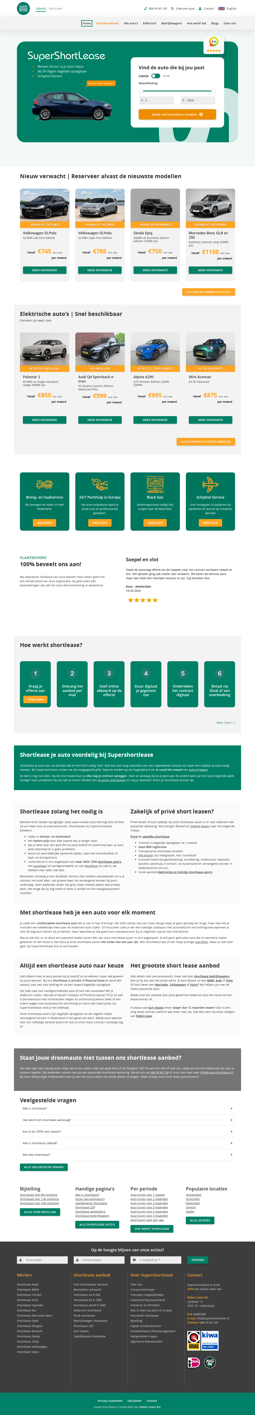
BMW (210, 980)
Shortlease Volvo (28, 1352)
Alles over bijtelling (40, 1212)
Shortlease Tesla (28, 1341)
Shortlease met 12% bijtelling (39, 1199)
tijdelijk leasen (200, 826)
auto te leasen (198, 770)
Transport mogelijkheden (147, 1295)
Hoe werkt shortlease (152, 1229)
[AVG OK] (210, 1362)
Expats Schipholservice (145, 1326)
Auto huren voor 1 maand (147, 1195)
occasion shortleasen (112, 780)
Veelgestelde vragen (143, 1336)
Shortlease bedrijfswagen (92, 1216)
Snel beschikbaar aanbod (91, 1284)
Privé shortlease (84, 1315)
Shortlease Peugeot (30, 1326)
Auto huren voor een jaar (147, 1220)
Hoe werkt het (196, 23)
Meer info (44, 523)
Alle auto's (131, 23)
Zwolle (190, 1211)
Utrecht (191, 1207)
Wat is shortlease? (87, 1195)
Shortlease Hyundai (30, 1305)
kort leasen (156, 1007)
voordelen (201, 942)
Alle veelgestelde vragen (44, 1167)
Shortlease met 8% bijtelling (38, 1195)
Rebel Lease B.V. (150, 1407)
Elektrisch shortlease (87, 1310)
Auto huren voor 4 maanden (149, 1207)
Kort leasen (81, 1331)
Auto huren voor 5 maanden (149, 1211)
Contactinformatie (142, 1289)
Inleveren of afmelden (145, 1305)
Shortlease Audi (27, 1284)
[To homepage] (23, 8)
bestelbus (91, 866)
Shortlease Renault (29, 1331)
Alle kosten (145, 855)
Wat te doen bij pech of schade (151, 1310)
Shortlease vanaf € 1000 (90, 1305)
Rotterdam (193, 1203)
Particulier (56, 8)
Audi (219, 980)
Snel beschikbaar (107, 23)
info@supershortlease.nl (216, 1072)
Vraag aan (35, 699)
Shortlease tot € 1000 (88, 1300)
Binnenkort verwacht (87, 1289)
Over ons (230, 23)
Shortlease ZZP (85, 1207)
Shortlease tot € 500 (87, 1295)
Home (87, 23)
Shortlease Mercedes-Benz (35, 1315)
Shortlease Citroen (29, 1295)
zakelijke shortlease (155, 836)
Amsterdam (193, 1195)
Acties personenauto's (90, 1199)
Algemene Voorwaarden (146, 1341)
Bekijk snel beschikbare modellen (174, 114)
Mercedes (161, 985)
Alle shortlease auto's (97, 1224)
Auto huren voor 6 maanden (149, 1216)
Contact (151, 1401)
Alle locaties (200, 1220)
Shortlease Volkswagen (32, 1347)
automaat (40, 866)
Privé (133, 836)
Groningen (193, 1199)
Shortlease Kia (26, 1310)
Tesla (229, 980)
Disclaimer (135, 1401)
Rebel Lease (144, 1016)
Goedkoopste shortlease (91, 1203)
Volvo (194, 985)
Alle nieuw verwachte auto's (208, 292)
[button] (28, 236)
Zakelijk (41, 8)
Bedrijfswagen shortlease (91, 1321)
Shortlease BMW (28, 1289)
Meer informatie (44, 270)
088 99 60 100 (159, 1072)
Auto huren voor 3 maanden (149, 1203)
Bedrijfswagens (171, 23)
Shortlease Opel (27, 1321)
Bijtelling (136, 1321)
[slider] (141, 91)
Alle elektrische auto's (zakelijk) (206, 441)
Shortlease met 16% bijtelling (39, 1203)
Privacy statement (110, 1401)
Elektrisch (149, 23)
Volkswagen (178, 985)
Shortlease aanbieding (90, 1211)
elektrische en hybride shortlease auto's (185, 872)
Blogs (215, 23)
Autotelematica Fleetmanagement (153, 1331)
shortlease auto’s (109, 862)
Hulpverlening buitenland (147, 1300)
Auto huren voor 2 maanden (149, 1199)
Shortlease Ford (27, 1300)
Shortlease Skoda (28, 1336)
